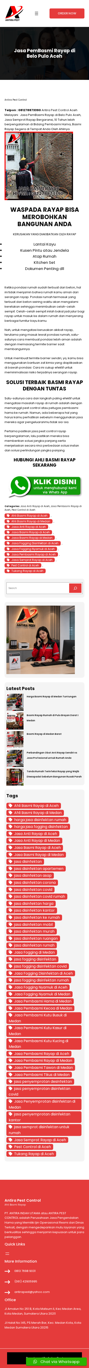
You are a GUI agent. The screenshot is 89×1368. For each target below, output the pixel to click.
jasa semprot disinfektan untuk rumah (39, 1129)
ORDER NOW (67, 13)
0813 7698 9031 (25, 1271)
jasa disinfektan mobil (33, 924)
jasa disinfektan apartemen (38, 868)
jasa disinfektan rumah (34, 945)
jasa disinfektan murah (34, 931)
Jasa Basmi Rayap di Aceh (30, 532)
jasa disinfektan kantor (34, 910)
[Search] (75, 588)
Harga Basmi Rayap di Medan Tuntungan (51, 696)
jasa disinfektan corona (35, 882)
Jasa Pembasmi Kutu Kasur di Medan (37, 1030)
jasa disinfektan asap (33, 875)
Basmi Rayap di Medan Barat (44, 733)
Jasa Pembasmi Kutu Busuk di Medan (38, 1018)
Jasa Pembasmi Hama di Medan (42, 1001)
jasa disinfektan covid (33, 889)
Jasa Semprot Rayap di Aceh (31, 560)
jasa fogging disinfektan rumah (41, 980)
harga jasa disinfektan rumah (40, 819)
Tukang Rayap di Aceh (27, 571)
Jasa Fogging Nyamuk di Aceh (33, 549)
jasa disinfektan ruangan (36, 938)
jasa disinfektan (28, 861)
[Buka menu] (36, 13)
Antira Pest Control (55, 110)
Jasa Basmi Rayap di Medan (31, 538)
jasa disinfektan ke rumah (37, 917)
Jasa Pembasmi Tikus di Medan (42, 1074)
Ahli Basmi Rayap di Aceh (29, 516)
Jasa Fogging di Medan (34, 952)
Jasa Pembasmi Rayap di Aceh (33, 554)
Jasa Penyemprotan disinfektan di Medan (42, 1104)
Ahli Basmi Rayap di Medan (30, 521)
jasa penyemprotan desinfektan (43, 1081)
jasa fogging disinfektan (35, 959)
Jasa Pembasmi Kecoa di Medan (43, 1008)
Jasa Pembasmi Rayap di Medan (43, 1060)
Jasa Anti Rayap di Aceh (35, 506)
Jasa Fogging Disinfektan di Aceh (34, 543)
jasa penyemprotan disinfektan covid (39, 1091)
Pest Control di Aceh (23, 509)
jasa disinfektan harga (33, 903)
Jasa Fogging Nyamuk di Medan (42, 994)
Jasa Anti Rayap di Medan (37, 840)
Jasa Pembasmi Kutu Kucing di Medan (38, 1043)
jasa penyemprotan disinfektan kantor (39, 1117)
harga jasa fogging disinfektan (41, 826)
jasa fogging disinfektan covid (40, 966)
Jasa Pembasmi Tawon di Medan (43, 1067)
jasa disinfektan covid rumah (39, 896)
